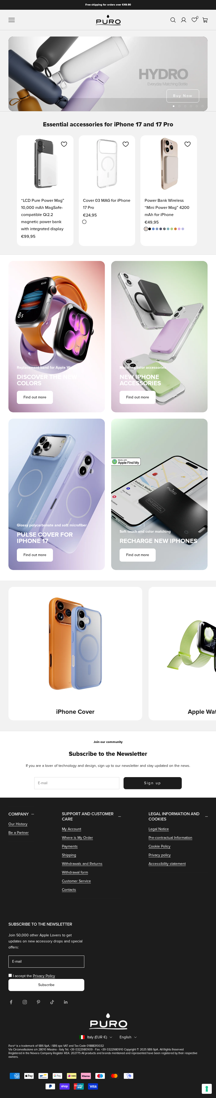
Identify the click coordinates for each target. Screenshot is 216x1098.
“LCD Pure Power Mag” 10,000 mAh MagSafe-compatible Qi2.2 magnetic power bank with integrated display (42, 215)
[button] (64, 144)
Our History (17, 824)
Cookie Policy (159, 846)
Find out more (34, 397)
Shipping (69, 855)
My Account (71, 829)
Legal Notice (159, 829)
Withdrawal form (75, 872)
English (125, 1037)
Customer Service (76, 881)
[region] (108, 74)
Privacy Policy (44, 976)
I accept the (34, 976)
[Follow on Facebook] (11, 1002)
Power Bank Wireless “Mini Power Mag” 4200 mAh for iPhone (167, 207)
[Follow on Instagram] (24, 1002)
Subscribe (46, 985)
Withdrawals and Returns (82, 863)
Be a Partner (18, 832)
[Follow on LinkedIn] (65, 1002)
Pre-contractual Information (170, 837)
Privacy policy (160, 855)
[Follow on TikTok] (52, 1002)
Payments (70, 846)
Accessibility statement (167, 863)
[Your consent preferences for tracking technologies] (207, 1089)
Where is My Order (77, 837)
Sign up (152, 783)
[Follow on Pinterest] (38, 1002)
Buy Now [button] (183, 96)
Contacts (69, 889)
